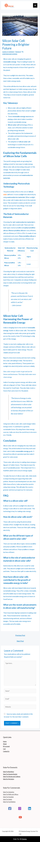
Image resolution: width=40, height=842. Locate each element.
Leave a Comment (8, 52)
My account (6, 746)
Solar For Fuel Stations (9, 802)
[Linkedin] (29, 808)
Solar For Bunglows (8, 771)
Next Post (20, 641)
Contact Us (6, 751)
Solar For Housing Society (10, 774)
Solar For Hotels (7, 799)
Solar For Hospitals (8, 797)
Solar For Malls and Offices (10, 794)
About (5, 744)
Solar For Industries (8, 792)
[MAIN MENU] (35, 5)
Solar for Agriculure (8, 779)
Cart (4, 749)
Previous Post (20, 635)
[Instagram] (19, 808)
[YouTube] (20, 817)
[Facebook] (10, 808)
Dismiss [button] (24, 839)
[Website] (20, 707)
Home (5, 741)
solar (5, 194)
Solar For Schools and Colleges (11, 776)
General (18, 52)
